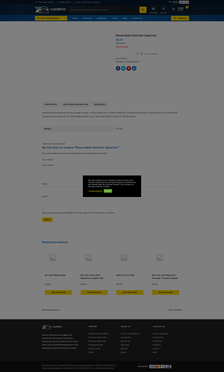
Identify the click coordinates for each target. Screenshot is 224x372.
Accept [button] (108, 191)
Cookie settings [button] (95, 191)
